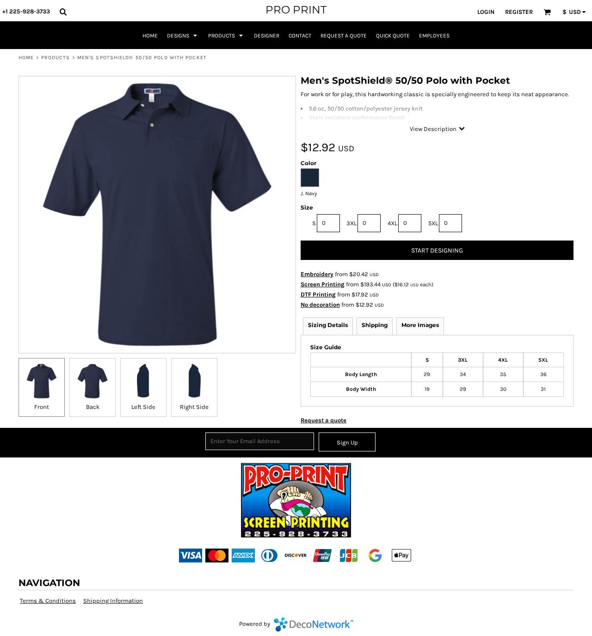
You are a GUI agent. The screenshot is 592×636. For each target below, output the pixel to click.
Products (55, 58)
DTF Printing (318, 294)
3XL (351, 223)
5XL (433, 223)
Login (485, 11)
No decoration (320, 304)
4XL (392, 223)
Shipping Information (113, 600)
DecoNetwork (313, 624)
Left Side (143, 406)
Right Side (194, 406)
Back (92, 406)
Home (26, 58)
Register (519, 11)
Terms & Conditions (48, 600)
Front (41, 406)
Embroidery (317, 274)
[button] (63, 11)
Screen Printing (323, 284)
